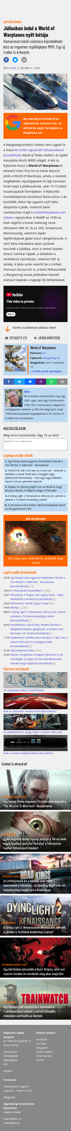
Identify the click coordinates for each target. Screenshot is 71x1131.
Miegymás (9, 1097)
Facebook (41, 1039)
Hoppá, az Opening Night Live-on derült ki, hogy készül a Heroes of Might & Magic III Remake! (33, 488)
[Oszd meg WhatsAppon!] (51, 382)
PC (44, 353)
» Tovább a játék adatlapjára (46, 371)
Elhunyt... (15, 607)
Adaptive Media (12, 1112)
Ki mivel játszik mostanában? (26, 590)
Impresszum (10, 1051)
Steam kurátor (44, 1056)
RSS (5, 1064)
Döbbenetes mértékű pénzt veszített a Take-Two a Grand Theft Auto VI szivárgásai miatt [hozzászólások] (39, 642)
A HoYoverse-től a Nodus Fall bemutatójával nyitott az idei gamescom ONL (35, 506)
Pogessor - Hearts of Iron (17, 1090)
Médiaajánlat (10, 1056)
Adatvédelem (10, 1060)
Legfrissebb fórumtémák (19, 572)
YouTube (41, 1043)
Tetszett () (18, 338)
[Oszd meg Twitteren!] (15, 59)
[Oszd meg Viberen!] (41, 382)
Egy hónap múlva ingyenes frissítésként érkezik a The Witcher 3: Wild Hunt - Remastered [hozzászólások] (37, 582)
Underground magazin (16, 1086)
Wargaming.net (51, 358)
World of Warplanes (43, 347)
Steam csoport (44, 1051)
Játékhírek (12, 22)
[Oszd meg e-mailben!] (24, 59)
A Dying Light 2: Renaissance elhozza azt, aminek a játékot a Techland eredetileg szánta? (35, 497)
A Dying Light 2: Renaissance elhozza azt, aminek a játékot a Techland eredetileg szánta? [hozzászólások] (38, 616)
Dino (13, 68)
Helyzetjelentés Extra (22, 650)
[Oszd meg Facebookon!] (6, 59)
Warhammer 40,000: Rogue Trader (29, 603)
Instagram (42, 1047)
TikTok (40, 1060)
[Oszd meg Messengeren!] (30, 382)
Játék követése (48, 338)
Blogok (7, 1070)
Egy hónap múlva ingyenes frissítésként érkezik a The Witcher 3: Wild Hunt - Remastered (34, 463)
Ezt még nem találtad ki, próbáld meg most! (35, 560)
